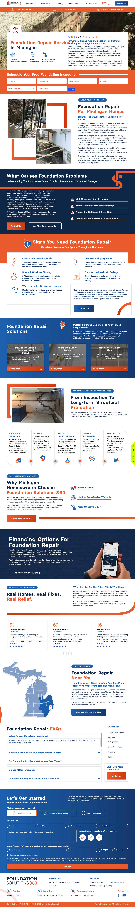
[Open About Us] (35, 3)
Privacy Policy (91, 860)
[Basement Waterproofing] (98, 9)
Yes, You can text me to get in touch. (24, 855)
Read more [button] (13, 644)
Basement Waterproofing (112, 9)
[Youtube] (124, 895)
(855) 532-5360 (106, 3)
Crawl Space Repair (66, 9)
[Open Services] (49, 3)
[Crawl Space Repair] (54, 9)
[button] (8, 447)
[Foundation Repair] (12, 9)
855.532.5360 (18, 895)
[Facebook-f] (118, 895)
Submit (72, 89)
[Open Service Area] (80, 3)
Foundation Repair (23, 9)
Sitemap (125, 904)
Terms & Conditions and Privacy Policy (108, 904)
